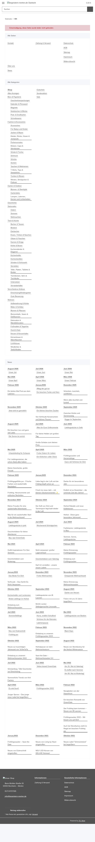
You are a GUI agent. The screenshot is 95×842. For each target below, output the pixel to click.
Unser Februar (71, 385)
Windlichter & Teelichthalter (16, 353)
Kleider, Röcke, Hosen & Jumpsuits (20, 137)
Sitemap (67, 52)
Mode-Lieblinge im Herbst (19, 617)
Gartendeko (15, 193)
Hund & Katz (16, 335)
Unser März (41, 385)
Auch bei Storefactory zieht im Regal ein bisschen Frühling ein (75, 746)
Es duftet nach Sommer (74, 688)
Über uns (11, 66)
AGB (65, 48)
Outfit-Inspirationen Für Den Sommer (19, 564)
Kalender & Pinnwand (20, 104)
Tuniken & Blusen (18, 176)
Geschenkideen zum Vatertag (44, 573)
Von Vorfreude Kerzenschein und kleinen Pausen (47, 425)
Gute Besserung (17, 301)
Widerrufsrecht (70, 61)
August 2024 (13, 535)
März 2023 (12, 645)
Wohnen (11, 305)
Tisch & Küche (13, 223)
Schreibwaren (16, 118)
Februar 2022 (69, 703)
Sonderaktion (42, 93)
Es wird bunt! (14, 706)
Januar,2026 (41, 390)
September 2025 (70, 412)
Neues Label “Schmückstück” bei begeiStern (75, 761)
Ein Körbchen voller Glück (47, 467)
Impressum (68, 57)
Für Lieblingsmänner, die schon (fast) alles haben (18, 473)
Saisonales (12, 209)
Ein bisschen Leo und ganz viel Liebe (19, 439)
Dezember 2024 (70, 488)
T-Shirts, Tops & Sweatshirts (17, 171)
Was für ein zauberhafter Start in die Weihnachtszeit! (19, 529)
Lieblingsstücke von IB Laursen (45, 612)
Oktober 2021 (69, 754)
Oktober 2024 (41, 513)
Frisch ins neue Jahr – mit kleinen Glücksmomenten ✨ (47, 504)
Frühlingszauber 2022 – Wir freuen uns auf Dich (75, 736)
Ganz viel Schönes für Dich (76, 472)
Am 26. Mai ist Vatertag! (74, 684)
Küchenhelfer (16, 260)
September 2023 (42, 604)
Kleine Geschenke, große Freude (18, 482)
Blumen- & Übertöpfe (19, 189)
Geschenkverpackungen (20, 100)
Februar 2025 (13, 488)
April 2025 (40, 460)
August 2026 (13, 374)
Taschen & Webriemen (20, 166)
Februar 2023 (41, 645)
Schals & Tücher (17, 152)
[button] (72, 2)
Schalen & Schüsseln (19, 268)
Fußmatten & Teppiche (20, 331)
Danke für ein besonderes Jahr (74, 495)
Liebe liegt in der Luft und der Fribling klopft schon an (47, 495)
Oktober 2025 (41, 412)
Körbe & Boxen (17, 251)
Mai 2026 (11, 382)
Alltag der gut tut (44, 394)
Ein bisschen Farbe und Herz (45, 401)
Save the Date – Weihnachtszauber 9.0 (45, 675)
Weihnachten (16, 219)
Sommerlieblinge (16, 634)
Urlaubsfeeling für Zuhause (19, 466)
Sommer (14, 216)
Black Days (69, 649)
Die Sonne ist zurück (17, 444)
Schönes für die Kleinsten (47, 637)
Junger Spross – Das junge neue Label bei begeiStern (18, 714)
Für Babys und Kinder (20, 129)
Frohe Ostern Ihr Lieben (46, 463)
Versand (35, 833)
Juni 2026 (67, 374)
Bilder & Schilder (18, 312)
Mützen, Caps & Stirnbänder (17, 147)
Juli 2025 (39, 432)
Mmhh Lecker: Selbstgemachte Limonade (47, 620)
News (10, 70)
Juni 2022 (39, 681)
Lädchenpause (43, 641)
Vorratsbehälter (17, 291)
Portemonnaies (17, 142)
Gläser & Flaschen (18, 244)
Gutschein (41, 90)
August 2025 (13, 432)
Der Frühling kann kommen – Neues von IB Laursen (75, 727)
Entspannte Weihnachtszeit (76, 591)
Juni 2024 (67, 535)
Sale (38, 97)
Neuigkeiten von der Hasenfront (72, 710)
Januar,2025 (41, 488)
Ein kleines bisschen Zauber (47, 418)
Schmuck (14, 156)
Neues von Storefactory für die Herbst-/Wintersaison (75, 666)
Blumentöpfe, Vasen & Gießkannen (20, 320)
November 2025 (14, 412)
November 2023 (70, 588)
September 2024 (70, 513)
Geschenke (12, 205)
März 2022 (40, 703)
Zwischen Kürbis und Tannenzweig (72, 419)
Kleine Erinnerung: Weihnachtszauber (71, 598)
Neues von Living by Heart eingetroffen (46, 761)
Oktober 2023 (13, 604)
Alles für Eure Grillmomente (47, 438)
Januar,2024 (13, 588)
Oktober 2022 (13, 659)
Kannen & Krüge (17, 247)
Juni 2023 (39, 630)
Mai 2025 (11, 460)
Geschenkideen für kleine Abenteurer (18, 545)
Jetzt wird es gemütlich (18, 416)
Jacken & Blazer (17, 132)
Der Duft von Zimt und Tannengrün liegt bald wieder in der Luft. (45, 521)
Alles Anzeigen (14, 93)
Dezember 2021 (42, 754)
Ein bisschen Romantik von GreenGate (75, 719)
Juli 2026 (39, 374)
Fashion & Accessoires (17, 122)
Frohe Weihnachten (45, 591)
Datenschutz (69, 43)
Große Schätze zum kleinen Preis (47, 454)
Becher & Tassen (17, 227)
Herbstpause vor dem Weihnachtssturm (45, 666)
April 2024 (40, 557)
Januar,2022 (13, 754)
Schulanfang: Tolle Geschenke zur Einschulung (19, 688)
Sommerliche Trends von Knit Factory (18, 697)
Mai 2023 (67, 630)
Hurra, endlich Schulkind (47, 634)
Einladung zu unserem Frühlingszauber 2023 (45, 653)
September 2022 (42, 659)
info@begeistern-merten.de (16, 814)
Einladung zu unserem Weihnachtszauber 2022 (18, 675)
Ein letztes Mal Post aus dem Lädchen (19, 397)
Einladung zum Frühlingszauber (70, 573)
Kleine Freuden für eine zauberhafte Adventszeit (18, 520)
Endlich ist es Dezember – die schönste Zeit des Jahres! (75, 504)
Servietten (15, 271)
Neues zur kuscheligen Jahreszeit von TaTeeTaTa (18, 666)
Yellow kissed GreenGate (47, 684)
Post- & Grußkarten (18, 115)
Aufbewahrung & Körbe (20, 308)
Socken (13, 163)
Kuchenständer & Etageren (18, 255)
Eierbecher (15, 234)
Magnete (14, 107)
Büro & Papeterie (15, 97)
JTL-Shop (82, 839)
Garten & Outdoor (15, 186)
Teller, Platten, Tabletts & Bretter (21, 276)
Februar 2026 (13, 390)
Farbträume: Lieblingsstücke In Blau (75, 542)
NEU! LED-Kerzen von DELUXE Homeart (44, 770)
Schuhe (14, 159)
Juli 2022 (11, 681)
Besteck (14, 230)
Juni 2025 (67, 432)
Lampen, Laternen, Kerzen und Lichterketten (18, 199)
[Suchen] (90, 9)
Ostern (13, 212)
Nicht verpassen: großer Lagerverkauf (46, 564)
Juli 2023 (11, 630)
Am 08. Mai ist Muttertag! (75, 691)
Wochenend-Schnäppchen (48, 538)
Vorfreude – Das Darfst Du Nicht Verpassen (18, 598)
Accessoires (15, 125)
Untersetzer (15, 287)
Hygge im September (73, 424)
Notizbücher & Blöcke (19, 111)
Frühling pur (14, 652)
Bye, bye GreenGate (17, 551)
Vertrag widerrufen (18, 828)
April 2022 (12, 703)
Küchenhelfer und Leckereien (15, 612)
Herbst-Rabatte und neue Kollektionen (74, 520)
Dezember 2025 (70, 390)
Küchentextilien (17, 264)
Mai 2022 (67, 681)
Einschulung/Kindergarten (22, 298)
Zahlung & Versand (43, 43)
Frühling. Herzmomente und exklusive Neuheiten (19, 506)
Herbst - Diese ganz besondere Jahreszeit (72, 529)
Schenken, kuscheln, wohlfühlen (72, 397)
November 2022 (70, 645)
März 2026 (68, 382)
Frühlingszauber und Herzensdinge (72, 467)
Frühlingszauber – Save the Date (19, 761)
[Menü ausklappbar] (3, 1)
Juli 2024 (39, 535)
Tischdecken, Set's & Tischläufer (19, 282)
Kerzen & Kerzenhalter (20, 339)
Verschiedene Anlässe (17, 294)
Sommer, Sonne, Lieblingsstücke (70, 551)
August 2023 (69, 604)
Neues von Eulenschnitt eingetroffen (17, 770)
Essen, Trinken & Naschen (17, 238)
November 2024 (14, 513)
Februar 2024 (69, 557)
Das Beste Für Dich (16, 591)
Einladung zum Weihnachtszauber (15, 624)
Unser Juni (41, 377)
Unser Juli (13, 377)
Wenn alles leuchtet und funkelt (74, 406)
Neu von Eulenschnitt (17, 649)
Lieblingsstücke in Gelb (74, 435)
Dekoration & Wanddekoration (17, 326)
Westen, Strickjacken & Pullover (20, 181)
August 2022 (69, 659)
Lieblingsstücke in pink (18, 538)
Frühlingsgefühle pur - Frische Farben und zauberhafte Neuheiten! (18, 497)
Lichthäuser (15, 348)
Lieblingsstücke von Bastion (75, 636)
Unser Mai (69, 377)
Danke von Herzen (72, 608)
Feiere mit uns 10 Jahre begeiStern (73, 615)
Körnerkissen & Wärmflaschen (17, 343)
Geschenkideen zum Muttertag (16, 573)
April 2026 (40, 382)
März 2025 (68, 460)
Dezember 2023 (42, 588)
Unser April (13, 385)
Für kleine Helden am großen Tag (44, 445)
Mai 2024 (11, 557)
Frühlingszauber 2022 (46, 706)
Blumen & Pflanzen (18, 316)
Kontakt (11, 43)
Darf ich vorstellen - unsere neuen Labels (47, 581)
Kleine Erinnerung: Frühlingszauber (71, 564)
